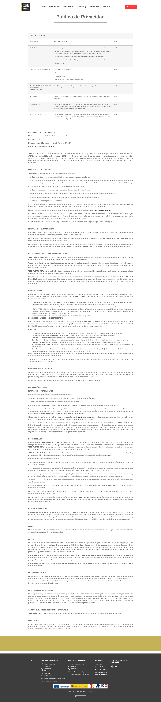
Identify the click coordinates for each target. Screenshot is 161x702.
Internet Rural (94, 7)
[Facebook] (112, 666)
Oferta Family (81, 7)
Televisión (106, 7)
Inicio (44, 7)
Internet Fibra (54, 7)
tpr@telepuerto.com (48, 146)
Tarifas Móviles (68, 7)
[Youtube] (115, 666)
